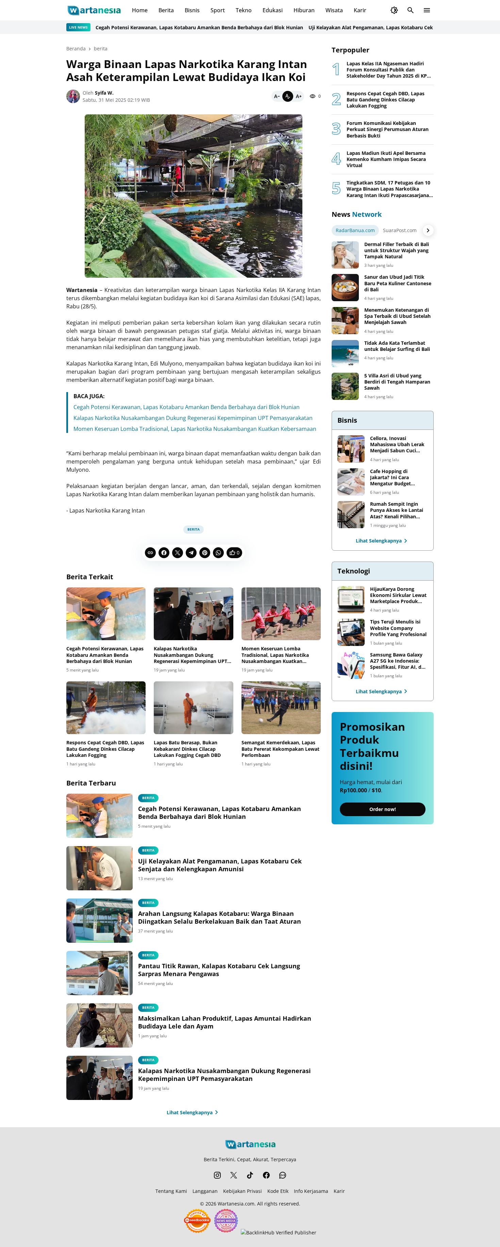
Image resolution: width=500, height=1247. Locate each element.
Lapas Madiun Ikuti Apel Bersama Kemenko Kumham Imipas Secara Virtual (386, 159)
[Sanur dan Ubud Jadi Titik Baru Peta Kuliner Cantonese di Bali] (345, 287)
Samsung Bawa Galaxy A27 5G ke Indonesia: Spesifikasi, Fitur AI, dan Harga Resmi (398, 661)
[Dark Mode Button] (394, 10)
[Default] (287, 96)
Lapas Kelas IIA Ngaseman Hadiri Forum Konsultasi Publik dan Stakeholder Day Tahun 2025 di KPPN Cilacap (390, 70)
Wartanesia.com (236, 1203)
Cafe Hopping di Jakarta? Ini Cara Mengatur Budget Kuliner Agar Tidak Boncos (391, 477)
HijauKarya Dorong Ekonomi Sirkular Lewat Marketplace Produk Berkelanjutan (398, 595)
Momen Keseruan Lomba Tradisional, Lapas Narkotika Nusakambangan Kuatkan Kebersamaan (194, 429)
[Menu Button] (427, 10)
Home (140, 10)
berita (193, 529)
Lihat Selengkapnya (190, 1112)
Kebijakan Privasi (242, 1191)
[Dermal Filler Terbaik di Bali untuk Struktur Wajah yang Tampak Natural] (345, 255)
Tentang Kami (171, 1191)
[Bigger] (298, 96)
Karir (360, 10)
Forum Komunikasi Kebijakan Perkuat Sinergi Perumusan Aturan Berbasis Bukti (388, 129)
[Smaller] (276, 96)
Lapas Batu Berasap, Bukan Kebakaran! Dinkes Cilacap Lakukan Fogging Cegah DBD (187, 749)
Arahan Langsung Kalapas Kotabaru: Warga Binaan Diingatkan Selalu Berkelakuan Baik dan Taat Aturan (219, 917)
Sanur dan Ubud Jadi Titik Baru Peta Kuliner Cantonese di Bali (397, 283)
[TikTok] (250, 1175)
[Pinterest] (204, 552)
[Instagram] (217, 1175)
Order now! (382, 809)
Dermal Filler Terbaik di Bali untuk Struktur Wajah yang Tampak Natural (396, 250)
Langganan (205, 1191)
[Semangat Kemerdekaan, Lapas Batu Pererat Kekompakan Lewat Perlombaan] (281, 707)
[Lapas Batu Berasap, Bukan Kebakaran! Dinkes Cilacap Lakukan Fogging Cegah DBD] (193, 707)
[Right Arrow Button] (428, 230)
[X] (177, 552)
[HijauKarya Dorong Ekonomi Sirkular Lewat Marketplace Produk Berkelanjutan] (351, 599)
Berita (166, 10)
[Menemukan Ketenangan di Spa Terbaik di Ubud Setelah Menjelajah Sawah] (345, 320)
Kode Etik (277, 1191)
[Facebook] (164, 552)
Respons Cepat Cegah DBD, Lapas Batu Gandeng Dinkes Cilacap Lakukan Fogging (105, 749)
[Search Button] (410, 10)
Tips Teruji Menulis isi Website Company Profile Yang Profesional (398, 628)
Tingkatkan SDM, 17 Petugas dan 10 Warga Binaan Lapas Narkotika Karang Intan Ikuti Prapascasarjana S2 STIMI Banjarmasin (388, 189)
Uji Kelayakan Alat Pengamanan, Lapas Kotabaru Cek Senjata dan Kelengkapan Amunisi (384, 27)
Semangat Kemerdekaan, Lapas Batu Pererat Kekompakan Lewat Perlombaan (280, 749)
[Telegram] (191, 552)
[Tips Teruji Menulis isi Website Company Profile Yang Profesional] (351, 632)
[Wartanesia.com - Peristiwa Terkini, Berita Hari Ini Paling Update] (93, 10)
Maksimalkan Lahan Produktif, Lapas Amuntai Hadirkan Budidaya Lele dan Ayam (224, 1022)
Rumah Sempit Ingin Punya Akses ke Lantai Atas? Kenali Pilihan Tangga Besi (396, 510)
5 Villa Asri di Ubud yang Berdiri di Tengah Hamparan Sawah (397, 382)
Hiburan (304, 10)
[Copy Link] (150, 552)
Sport (218, 10)
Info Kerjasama (311, 1191)
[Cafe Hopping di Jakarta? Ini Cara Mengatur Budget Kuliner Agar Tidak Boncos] (351, 482)
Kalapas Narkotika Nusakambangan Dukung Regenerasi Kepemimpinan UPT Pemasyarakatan (193, 418)
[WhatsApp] (218, 552)
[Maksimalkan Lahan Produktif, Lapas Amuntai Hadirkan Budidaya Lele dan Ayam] (99, 1025)
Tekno (244, 10)
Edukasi (273, 10)
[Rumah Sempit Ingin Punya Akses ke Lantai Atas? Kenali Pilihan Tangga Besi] (351, 514)
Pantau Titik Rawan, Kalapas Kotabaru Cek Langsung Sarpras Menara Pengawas (219, 970)
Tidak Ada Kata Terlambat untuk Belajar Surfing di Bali (397, 346)
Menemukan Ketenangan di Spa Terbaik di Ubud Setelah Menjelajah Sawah (397, 316)
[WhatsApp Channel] (282, 1175)
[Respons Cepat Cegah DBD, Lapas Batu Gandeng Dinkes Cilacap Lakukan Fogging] (106, 707)
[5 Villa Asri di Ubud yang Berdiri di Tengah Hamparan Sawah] (345, 386)
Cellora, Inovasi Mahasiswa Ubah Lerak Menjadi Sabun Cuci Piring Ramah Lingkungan (397, 444)
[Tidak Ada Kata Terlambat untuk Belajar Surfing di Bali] (345, 353)
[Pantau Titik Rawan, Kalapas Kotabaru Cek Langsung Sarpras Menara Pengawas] (99, 973)
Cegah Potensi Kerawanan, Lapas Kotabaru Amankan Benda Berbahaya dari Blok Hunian (172, 27)
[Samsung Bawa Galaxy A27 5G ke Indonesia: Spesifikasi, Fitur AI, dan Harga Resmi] (351, 665)
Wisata (334, 10)
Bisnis (192, 10)
